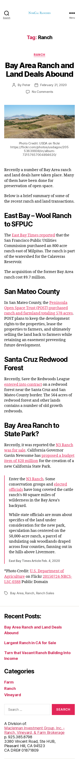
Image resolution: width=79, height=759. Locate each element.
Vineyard (12, 695)
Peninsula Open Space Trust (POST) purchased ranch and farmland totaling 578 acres (38, 308)
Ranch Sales (45, 593)
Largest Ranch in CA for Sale (30, 643)
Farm (9, 682)
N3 (29, 479)
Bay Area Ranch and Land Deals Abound (39, 70)
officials (16, 489)
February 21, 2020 (53, 85)
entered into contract (23, 384)
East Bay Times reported (33, 235)
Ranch (39, 54)
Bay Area (17, 593)
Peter (26, 85)
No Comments (42, 92)
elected (60, 484)
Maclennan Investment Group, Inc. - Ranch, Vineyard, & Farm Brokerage (34, 730)
